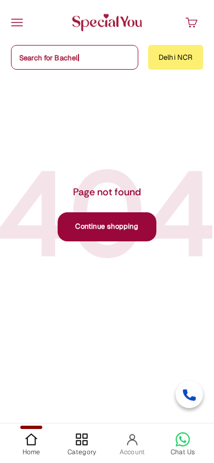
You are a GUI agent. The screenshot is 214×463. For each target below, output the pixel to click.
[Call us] (189, 394)
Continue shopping (106, 226)
